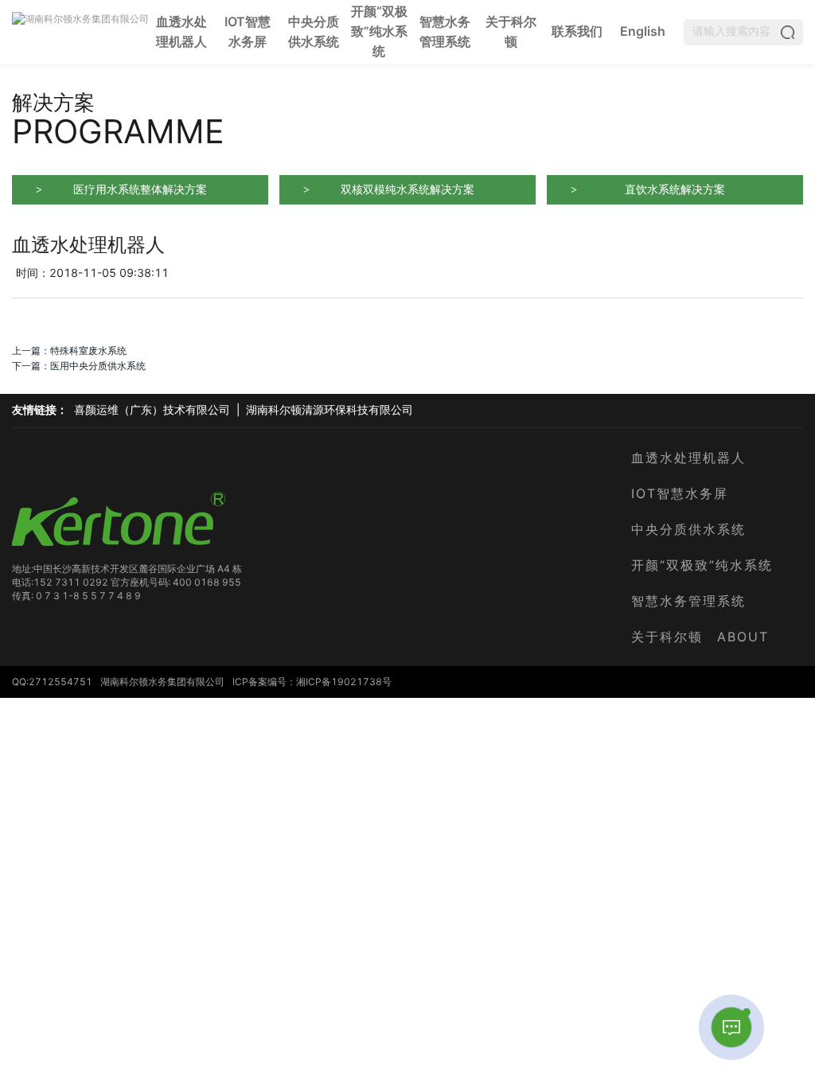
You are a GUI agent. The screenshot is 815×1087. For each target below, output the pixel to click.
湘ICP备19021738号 (344, 682)
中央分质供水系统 (313, 31)
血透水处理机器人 (182, 31)
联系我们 (577, 31)
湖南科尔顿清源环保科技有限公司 (329, 409)
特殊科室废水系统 (88, 350)
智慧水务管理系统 (444, 31)
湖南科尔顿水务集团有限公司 (162, 682)
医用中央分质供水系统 (98, 366)
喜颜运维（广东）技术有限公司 (152, 409)
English (642, 31)
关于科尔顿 (510, 31)
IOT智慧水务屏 (247, 31)
